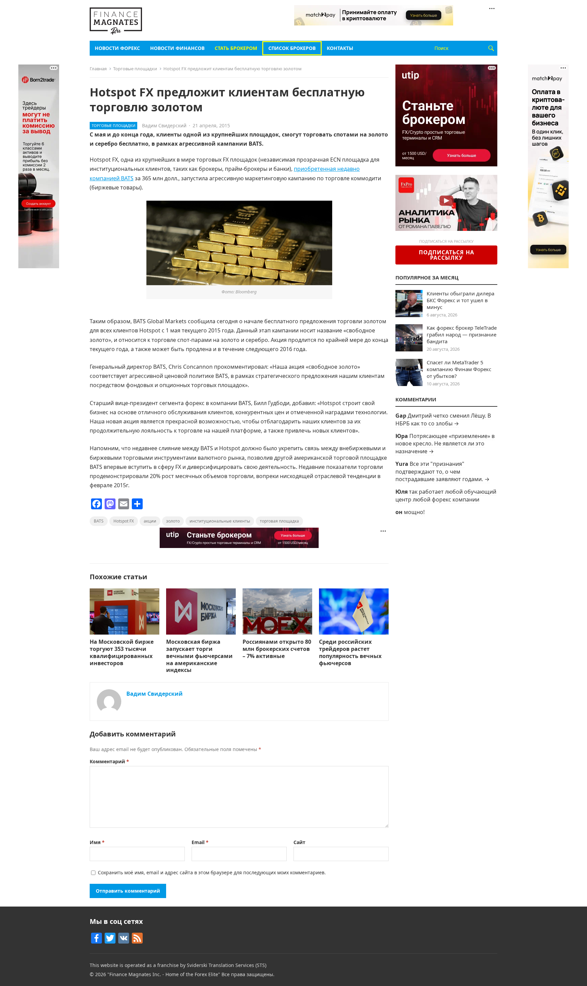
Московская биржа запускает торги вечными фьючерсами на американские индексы (199, 656)
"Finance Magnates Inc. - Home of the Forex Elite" (163, 974)
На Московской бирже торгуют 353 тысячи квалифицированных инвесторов (122, 652)
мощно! (414, 512)
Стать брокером (236, 48)
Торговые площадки (135, 69)
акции (150, 521)
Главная (98, 69)
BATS (99, 521)
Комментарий (109, 761)
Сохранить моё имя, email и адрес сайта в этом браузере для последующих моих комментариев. (212, 872)
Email (200, 842)
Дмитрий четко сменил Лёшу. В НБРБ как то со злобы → (443, 419)
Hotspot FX (123, 521)
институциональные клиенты (220, 521)
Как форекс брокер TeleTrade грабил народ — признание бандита (462, 334)
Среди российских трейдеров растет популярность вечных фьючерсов (350, 652)
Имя (97, 842)
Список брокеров (292, 48)
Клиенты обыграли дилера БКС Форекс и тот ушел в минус (460, 300)
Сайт (299, 842)
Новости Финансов (177, 48)
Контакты (340, 48)
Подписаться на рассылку (446, 255)
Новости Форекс (117, 48)
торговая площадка (279, 521)
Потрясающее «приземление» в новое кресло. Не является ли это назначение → (445, 443)
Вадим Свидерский (164, 125)
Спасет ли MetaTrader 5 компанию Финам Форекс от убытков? (459, 369)
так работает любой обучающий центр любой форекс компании (445, 495)
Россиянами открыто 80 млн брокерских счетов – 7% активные (277, 649)
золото (173, 521)
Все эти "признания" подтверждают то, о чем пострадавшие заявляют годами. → (442, 471)
